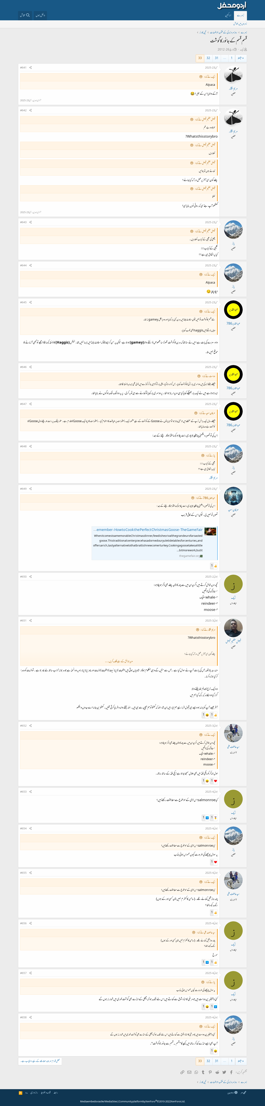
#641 (23, 68)
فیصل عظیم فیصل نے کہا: (205, 120)
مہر (242, 1093)
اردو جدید (231, 1093)
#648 (23, 446)
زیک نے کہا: (209, 77)
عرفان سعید (233, 510)
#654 (23, 828)
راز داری (34, 1093)
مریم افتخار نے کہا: (208, 630)
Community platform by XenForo (152, 1102)
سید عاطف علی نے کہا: (206, 932)
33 (200, 58)
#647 (23, 404)
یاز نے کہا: (210, 456)
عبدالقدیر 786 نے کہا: (205, 498)
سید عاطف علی (233, 747)
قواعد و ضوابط (45, 1093)
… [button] (224, 58)
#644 (23, 265)
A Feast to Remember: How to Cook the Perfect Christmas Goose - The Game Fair (141, 530)
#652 (23, 726)
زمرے (240, 16)
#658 (23, 1017)
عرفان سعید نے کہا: (207, 413)
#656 (23, 923)
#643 (23, 222)
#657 (23, 973)
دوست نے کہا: (208, 376)
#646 (23, 367)
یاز (233, 244)
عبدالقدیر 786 (233, 324)
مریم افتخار (233, 89)
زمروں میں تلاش (240, 24)
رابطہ (56, 1093)
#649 (23, 489)
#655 (23, 873)
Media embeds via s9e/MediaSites (98, 1102)
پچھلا (239, 58)
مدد (26, 1093)
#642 (23, 110)
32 (208, 58)
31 (216, 58)
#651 (23, 621)
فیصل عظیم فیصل (233, 642)
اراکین (228, 16)
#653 (23, 792)
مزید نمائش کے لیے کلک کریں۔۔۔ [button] (119, 661)
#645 (23, 302)
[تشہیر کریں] (30, 68)
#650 (23, 577)
